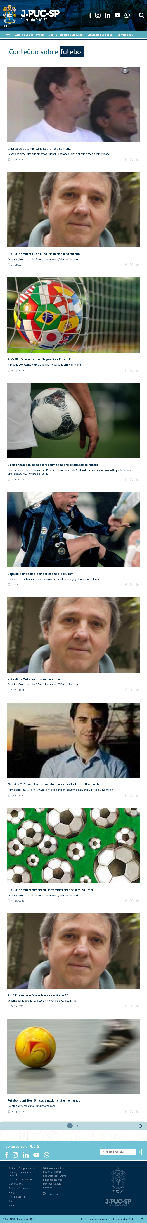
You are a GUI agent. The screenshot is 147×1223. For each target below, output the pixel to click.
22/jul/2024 (17, 264)
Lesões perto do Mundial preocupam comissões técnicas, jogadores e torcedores (53, 579)
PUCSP (46, 1172)
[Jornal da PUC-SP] (31, 15)
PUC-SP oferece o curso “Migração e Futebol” (39, 359)
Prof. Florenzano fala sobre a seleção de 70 (38, 995)
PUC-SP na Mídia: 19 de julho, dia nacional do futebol (44, 253)
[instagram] (98, 15)
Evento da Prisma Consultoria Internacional (32, 1105)
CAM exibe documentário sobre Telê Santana (39, 148)
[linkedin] (107, 15)
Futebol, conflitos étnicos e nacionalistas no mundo (44, 1100)
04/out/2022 (17, 584)
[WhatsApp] (127, 15)
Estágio (57, 1184)
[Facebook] (90, 15)
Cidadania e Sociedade (21, 1179)
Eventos (64, 1176)
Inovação (47, 1184)
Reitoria (58, 1180)
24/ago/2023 (17, 370)
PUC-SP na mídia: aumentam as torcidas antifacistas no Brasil (51, 889)
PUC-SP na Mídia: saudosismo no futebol (36, 679)
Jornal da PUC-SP (40, 15)
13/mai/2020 (17, 900)
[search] (141, 15)
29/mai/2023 (17, 479)
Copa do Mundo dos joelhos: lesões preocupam (40, 573)
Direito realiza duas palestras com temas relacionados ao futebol (53, 464)
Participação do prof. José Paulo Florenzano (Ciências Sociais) (43, 259)
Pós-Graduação (50, 1176)
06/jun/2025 (17, 159)
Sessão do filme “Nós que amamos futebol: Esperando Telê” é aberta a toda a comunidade (59, 154)
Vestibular (56, 1172)
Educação (48, 1180)
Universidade (16, 1184)
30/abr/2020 (17, 1006)
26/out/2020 (17, 795)
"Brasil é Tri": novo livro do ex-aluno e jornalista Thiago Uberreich (53, 784)
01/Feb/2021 (17, 690)
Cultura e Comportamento (22, 1168)
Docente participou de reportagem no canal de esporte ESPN (42, 1000)
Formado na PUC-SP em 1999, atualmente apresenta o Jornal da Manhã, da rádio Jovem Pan (60, 789)
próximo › (141, 1126)
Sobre (12, 1205)
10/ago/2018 (17, 1111)
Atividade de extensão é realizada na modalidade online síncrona (44, 364)
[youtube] (117, 15)
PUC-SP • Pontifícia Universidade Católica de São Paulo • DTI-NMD (112, 1219)
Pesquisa (48, 1187)
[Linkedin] (137, 159)
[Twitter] (131, 159)
